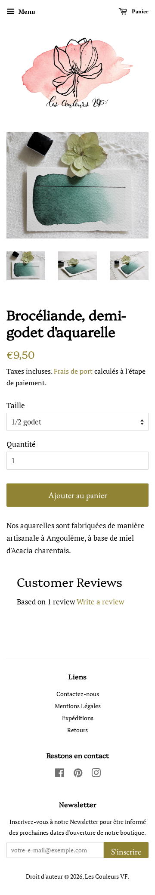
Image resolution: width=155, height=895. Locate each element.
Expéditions (77, 718)
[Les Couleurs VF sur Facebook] (60, 774)
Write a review (100, 602)
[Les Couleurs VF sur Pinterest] (78, 774)
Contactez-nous (77, 694)
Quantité (21, 444)
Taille (15, 405)
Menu (26, 11)
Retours (77, 730)
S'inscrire (126, 851)
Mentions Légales (78, 706)
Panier (139, 11)
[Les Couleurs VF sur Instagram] (96, 774)
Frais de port (73, 371)
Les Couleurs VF (106, 876)
